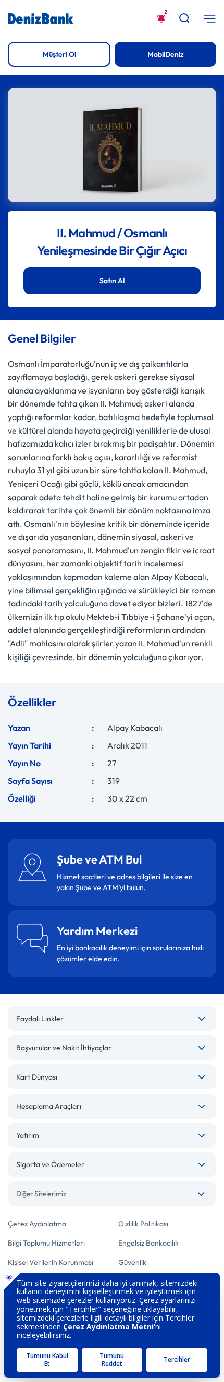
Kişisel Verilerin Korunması (50, 1262)
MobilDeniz (165, 54)
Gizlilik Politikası (143, 1223)
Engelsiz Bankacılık (148, 1243)
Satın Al (112, 280)
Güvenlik (132, 1262)
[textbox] (112, 1193)
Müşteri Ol (59, 54)
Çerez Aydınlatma (37, 1223)
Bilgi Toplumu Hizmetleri (46, 1243)
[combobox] (112, 1193)
